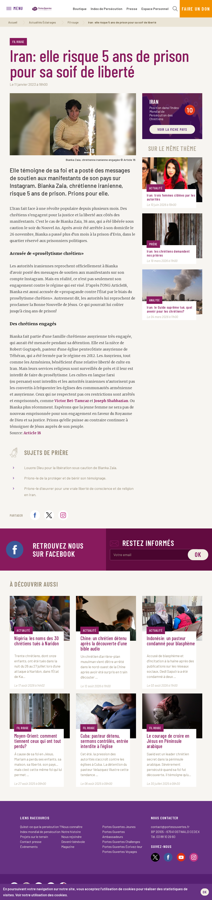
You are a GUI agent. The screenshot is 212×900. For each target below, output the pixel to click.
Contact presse (30, 842)
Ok (198, 554)
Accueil (12, 22)
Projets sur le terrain (34, 837)
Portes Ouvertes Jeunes (119, 827)
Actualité (156, 188)
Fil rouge (73, 22)
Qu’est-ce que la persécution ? (40, 827)
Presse (131, 9)
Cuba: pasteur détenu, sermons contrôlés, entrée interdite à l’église (104, 741)
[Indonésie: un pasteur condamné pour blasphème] (172, 618)
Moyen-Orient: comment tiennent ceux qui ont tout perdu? (37, 741)
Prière (153, 244)
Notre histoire (71, 832)
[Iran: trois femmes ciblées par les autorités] (172, 179)
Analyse (154, 300)
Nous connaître (71, 827)
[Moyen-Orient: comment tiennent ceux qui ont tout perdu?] (40, 715)
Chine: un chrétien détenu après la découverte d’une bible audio (104, 643)
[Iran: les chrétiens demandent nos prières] (172, 235)
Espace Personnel (155, 9)
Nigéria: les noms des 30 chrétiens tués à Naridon (36, 641)
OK (205, 892)
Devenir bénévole (73, 842)
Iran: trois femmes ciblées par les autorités (171, 197)
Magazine (67, 847)
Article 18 (32, 433)
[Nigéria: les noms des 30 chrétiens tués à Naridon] (40, 618)
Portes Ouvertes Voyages (119, 852)
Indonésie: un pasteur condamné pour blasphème (171, 641)
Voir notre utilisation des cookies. (41, 895)
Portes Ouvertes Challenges (121, 842)
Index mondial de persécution (40, 832)
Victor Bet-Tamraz (71, 401)
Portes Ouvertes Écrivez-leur (122, 847)
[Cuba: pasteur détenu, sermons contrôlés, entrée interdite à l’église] (106, 715)
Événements (29, 847)
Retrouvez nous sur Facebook (58, 550)
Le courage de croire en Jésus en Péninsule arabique (168, 741)
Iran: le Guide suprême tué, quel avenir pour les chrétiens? (169, 309)
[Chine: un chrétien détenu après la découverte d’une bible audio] (106, 618)
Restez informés (148, 543)
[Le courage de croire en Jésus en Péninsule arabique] (172, 715)
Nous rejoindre (71, 837)
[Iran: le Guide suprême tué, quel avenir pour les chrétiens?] (172, 291)
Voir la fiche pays (172, 129)
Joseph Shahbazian (111, 401)
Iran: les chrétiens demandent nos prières (168, 253)
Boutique (80, 9)
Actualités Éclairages (42, 22)
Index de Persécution (106, 9)
